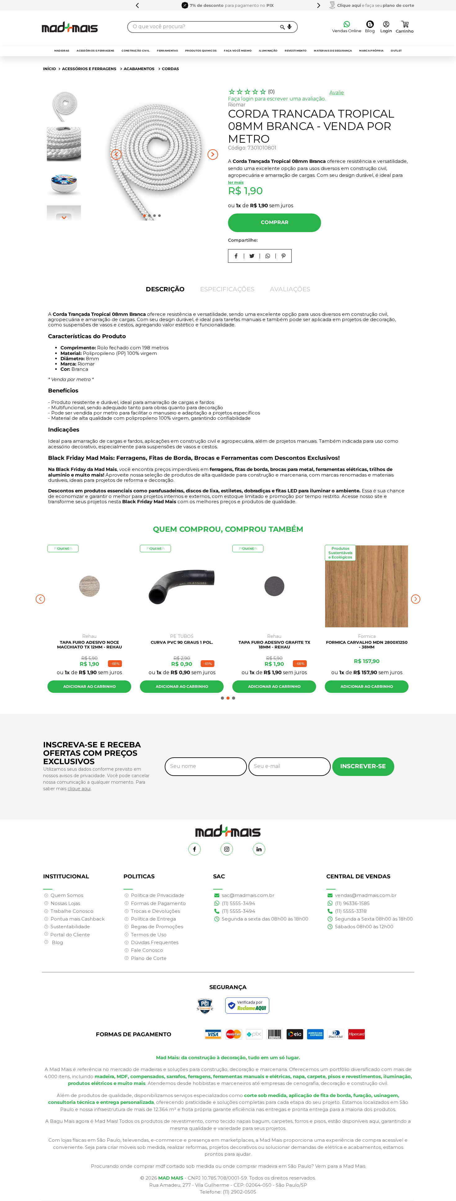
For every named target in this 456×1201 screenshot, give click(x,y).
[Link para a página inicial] (49, 69)
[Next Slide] (318, 5)
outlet (396, 50)
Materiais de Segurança (333, 50)
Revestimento (295, 50)
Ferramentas (167, 50)
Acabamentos (139, 68)
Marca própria (371, 50)
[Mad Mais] (228, 828)
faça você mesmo (238, 50)
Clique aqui (349, 5)
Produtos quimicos (201, 50)
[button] (289, 26)
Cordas (170, 68)
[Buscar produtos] (282, 27)
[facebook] (236, 255)
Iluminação (268, 50)
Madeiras (61, 50)
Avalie (336, 93)
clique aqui (79, 788)
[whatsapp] (268, 255)
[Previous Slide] (137, 5)
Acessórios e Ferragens (95, 50)
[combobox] (212, 27)
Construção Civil (136, 50)
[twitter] (252, 255)
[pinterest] (283, 255)
